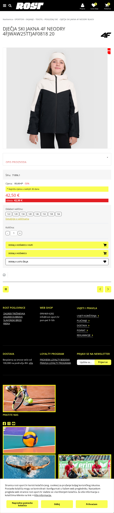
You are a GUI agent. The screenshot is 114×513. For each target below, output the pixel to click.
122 (8, 214)
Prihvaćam (91, 504)
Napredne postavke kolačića (22, 504)
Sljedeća (108, 289)
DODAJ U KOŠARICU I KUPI (20, 245)
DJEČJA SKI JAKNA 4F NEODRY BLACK (77, 19)
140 (30, 214)
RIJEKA (6, 323)
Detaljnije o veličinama (17, 218)
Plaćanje (82, 320)
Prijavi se (103, 362)
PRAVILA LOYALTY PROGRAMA (55, 363)
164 (58, 214)
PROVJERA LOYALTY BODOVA (55, 359)
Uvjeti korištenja (86, 315)
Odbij (57, 504)
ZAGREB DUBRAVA (13, 316)
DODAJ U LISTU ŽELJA (18, 261)
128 (16, 214)
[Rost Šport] (30, 6)
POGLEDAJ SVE (51, 19)
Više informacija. (43, 495)
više (31, 363)
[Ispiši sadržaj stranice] (4, 274)
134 (23, 214)
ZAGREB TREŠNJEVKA (14, 313)
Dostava (82, 325)
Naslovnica (8, 19)
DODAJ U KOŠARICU (17, 253)
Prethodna (100, 289)
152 (44, 214)
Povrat (81, 330)
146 (37, 214)
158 (51, 214)
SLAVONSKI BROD (12, 320)
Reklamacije (84, 335)
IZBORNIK (5, 5)
